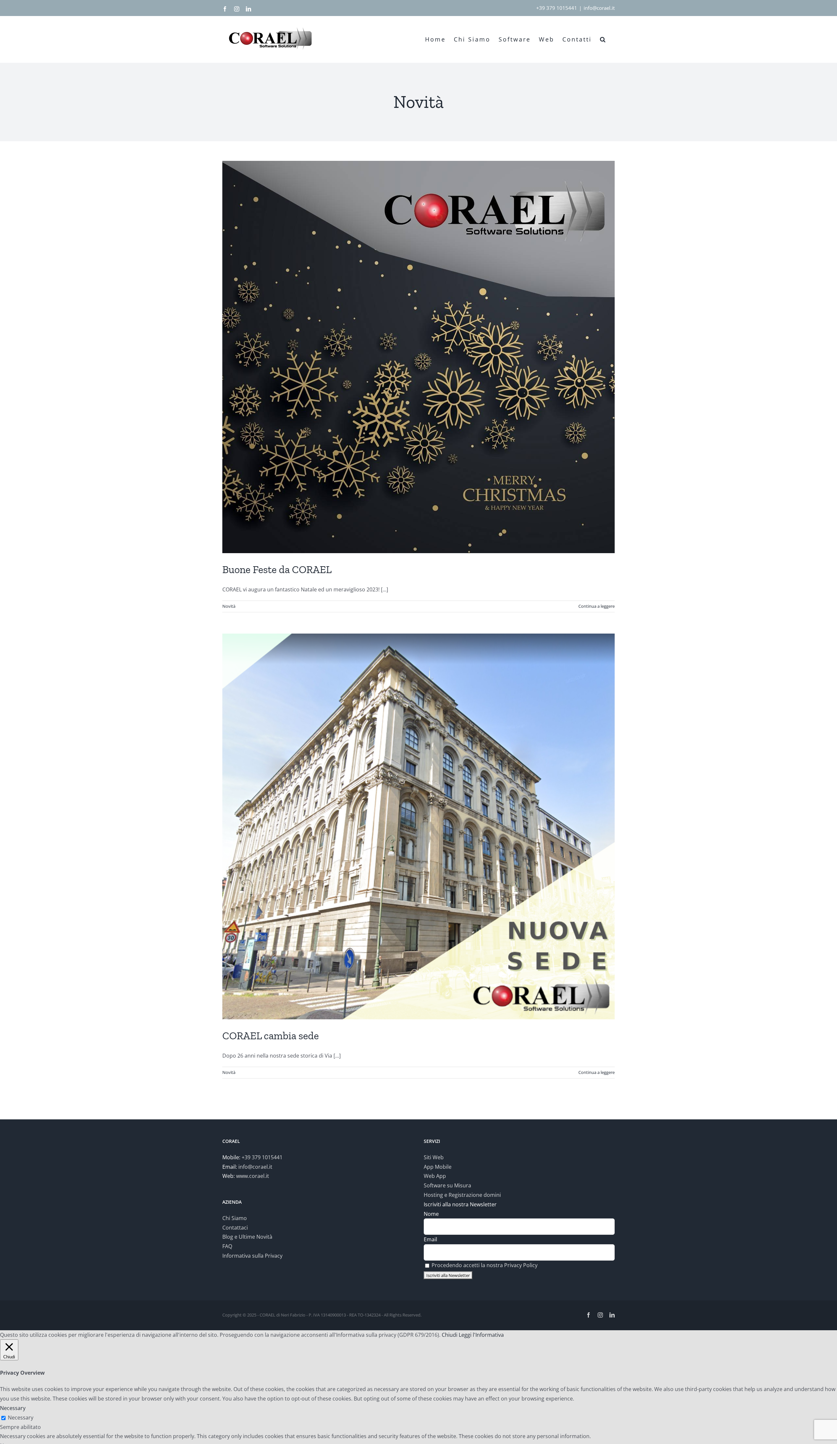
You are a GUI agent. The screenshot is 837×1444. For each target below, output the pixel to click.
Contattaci (235, 1227)
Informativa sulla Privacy (252, 1255)
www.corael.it (252, 1176)
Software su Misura (447, 1185)
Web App (435, 1176)
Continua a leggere (596, 606)
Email (430, 1239)
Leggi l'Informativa (481, 1334)
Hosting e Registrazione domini (462, 1194)
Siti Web (434, 1157)
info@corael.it (599, 8)
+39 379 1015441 (556, 8)
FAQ (227, 1246)
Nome (431, 1213)
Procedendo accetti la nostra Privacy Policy (485, 1265)
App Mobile (438, 1166)
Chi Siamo (234, 1218)
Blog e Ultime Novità (247, 1236)
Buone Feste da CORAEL (277, 569)
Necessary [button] (13, 1408)
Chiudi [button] (449, 1334)
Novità (228, 606)
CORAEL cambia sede (270, 1035)
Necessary (20, 1417)
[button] (603, 39)
